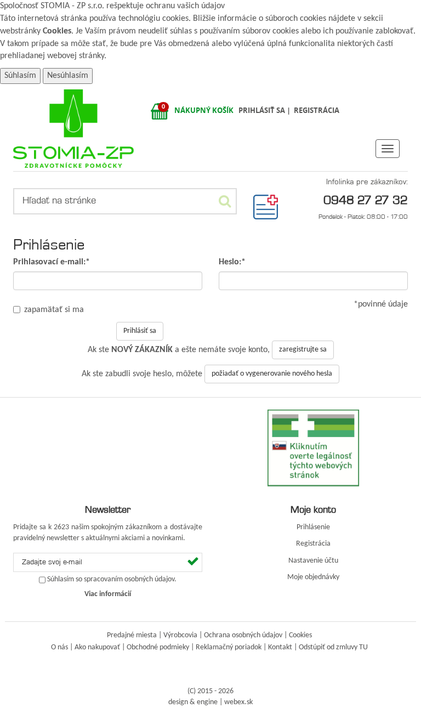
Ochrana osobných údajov (243, 635)
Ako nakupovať (97, 647)
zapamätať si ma (54, 309)
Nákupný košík (204, 110)
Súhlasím (20, 75)
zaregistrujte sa (303, 349)
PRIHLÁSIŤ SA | (265, 110)
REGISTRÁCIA (316, 110)
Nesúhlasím (67, 75)
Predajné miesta (132, 635)
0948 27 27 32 (365, 199)
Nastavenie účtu (313, 561)
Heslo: (232, 262)
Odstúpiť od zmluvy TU (333, 647)
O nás (59, 647)
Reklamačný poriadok (228, 647)
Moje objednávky (313, 577)
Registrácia (313, 544)
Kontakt (280, 647)
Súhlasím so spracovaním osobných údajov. (112, 580)
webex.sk (238, 702)
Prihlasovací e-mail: (51, 262)
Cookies (57, 31)
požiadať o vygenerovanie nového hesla (272, 374)
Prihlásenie (313, 527)
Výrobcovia (180, 635)
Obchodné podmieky (158, 647)
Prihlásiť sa (139, 331)
